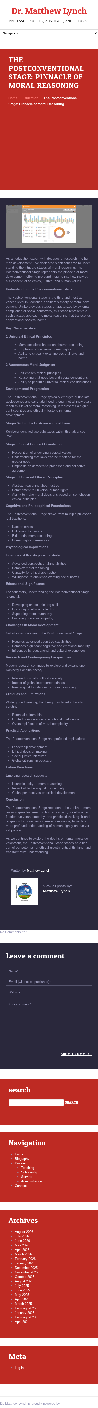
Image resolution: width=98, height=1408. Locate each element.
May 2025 (22, 1295)
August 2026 (24, 1232)
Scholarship (29, 1172)
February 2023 (25, 1317)
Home (12, 98)
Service (26, 1177)
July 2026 (22, 1236)
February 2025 (25, 1308)
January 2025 (24, 1313)
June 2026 (22, 1241)
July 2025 (22, 1286)
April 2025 (22, 1299)
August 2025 (24, 1281)
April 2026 (22, 1250)
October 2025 (24, 1277)
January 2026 (24, 1263)
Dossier (20, 1163)
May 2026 (22, 1245)
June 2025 (22, 1290)
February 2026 (25, 1259)
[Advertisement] (49, 145)
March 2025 (23, 1304)
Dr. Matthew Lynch (49, 10)
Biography (22, 1159)
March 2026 (23, 1254)
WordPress (69, 1403)
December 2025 (26, 1268)
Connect (21, 1186)
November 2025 (26, 1272)
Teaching (27, 1168)
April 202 (21, 1322)
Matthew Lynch (38, 870)
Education (30, 98)
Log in (19, 1368)
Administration (31, 1181)
